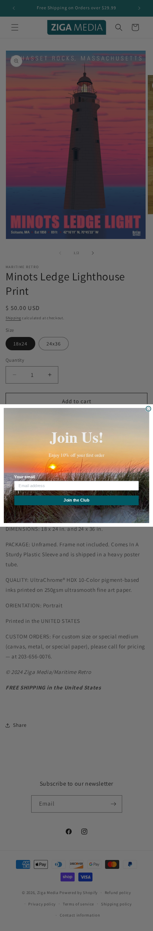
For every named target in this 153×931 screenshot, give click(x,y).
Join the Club (76, 500)
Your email (24, 477)
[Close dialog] (148, 408)
